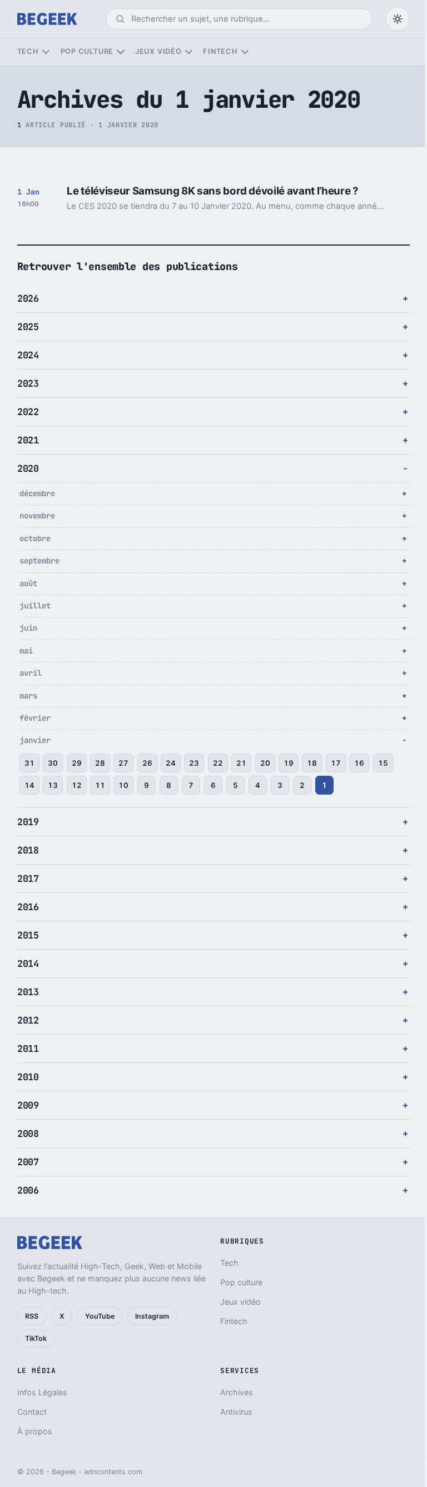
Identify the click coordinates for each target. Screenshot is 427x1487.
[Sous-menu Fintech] (245, 51)
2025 (28, 327)
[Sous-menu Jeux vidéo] (188, 51)
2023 (28, 383)
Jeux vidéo (158, 51)
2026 (28, 298)
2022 (28, 412)
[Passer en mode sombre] (397, 19)
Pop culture (87, 51)
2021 (28, 440)
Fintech (220, 51)
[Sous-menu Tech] (45, 51)
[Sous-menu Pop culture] (120, 51)
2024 (28, 355)
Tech (28, 51)
